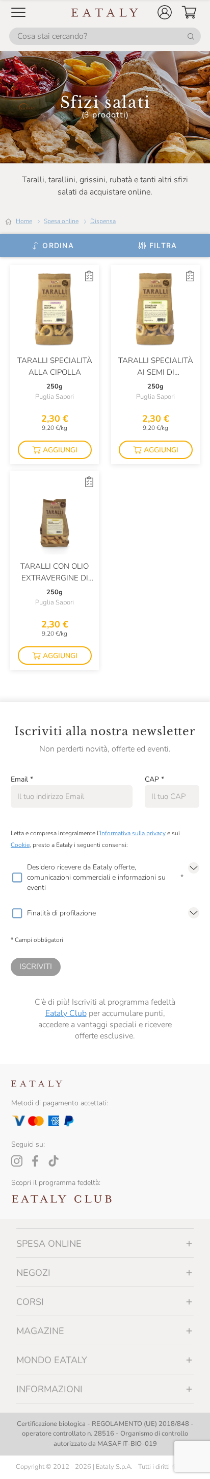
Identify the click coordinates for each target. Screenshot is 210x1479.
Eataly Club (66, 1013)
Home (24, 221)
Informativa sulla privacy (133, 833)
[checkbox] (17, 877)
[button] (164, 12)
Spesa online (61, 221)
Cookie (20, 845)
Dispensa (103, 221)
